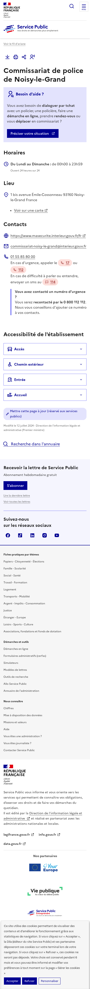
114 (52, 282)
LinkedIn (32, 535)
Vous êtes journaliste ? (17, 743)
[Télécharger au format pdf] (7, 57)
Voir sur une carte (28, 210)
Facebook (7, 535)
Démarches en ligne (15, 649)
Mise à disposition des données (22, 715)
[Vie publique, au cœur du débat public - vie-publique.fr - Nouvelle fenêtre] (45, 892)
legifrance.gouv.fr (16, 834)
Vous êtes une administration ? (22, 736)
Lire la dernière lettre (16, 496)
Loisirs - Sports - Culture (18, 624)
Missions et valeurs (14, 722)
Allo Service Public (15, 684)
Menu (84, 10)
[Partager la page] (24, 57)
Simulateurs (10, 663)
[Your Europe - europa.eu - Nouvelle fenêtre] (45, 867)
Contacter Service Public (19, 750)
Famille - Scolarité (14, 569)
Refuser (29, 981)
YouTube (56, 535)
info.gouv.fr (47, 834)
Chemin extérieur (29, 364)
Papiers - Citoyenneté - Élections (23, 562)
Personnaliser (49, 981)
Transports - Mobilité (16, 596)
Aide (6, 729)
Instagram (44, 535)
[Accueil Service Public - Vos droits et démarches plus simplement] (31, 33)
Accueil (20, 395)
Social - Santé (12, 575)
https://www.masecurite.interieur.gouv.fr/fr (45, 235)
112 (21, 269)
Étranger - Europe (14, 617)
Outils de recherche (15, 677)
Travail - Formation (15, 582)
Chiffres (8, 708)
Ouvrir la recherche (71, 6)
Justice (7, 610)
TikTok (20, 535)
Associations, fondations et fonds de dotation (32, 631)
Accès (19, 349)
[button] (32, 57)
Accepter (12, 981)
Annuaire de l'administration (21, 691)
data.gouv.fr (12, 844)
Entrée (19, 379)
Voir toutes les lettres (16, 502)
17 (67, 262)
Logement (9, 589)
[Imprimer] (16, 57)
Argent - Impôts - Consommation (24, 603)
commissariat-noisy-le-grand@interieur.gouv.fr (48, 246)
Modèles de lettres (15, 670)
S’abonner (15, 485)
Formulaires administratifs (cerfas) (24, 656)
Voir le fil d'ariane (14, 44)
